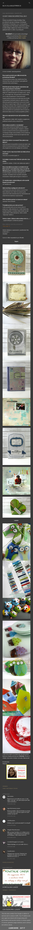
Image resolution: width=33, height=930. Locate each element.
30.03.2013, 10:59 (11, 804)
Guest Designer (9, 788)
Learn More (13, 928)
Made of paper (23, 36)
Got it (22, 928)
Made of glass (22, 38)
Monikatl (15, 788)
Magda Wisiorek (11, 830)
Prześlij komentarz (8, 862)
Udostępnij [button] (5, 786)
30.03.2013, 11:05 (11, 816)
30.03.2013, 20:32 (11, 837)
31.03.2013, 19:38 (11, 846)
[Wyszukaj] (29, 2)
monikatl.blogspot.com (13, 842)
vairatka (9, 820)
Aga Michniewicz (12, 808)
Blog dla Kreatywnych (12, 6)
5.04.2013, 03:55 (11, 858)
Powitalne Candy (10, 887)
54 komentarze (12, 890)
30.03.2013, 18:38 (11, 825)
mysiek (9, 851)
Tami (8, 796)
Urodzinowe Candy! (11, 909)
